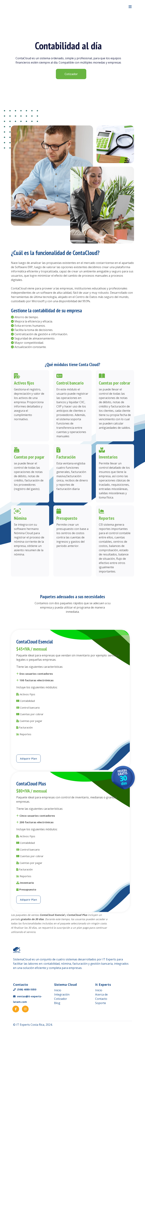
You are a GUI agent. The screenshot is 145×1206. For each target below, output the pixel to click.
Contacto (101, 999)
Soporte (100, 1003)
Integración (61, 994)
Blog (57, 1003)
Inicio (57, 990)
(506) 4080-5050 (26, 989)
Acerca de (101, 994)
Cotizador (71, 74)
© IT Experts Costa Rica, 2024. (33, 1025)
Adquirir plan (28, 758)
